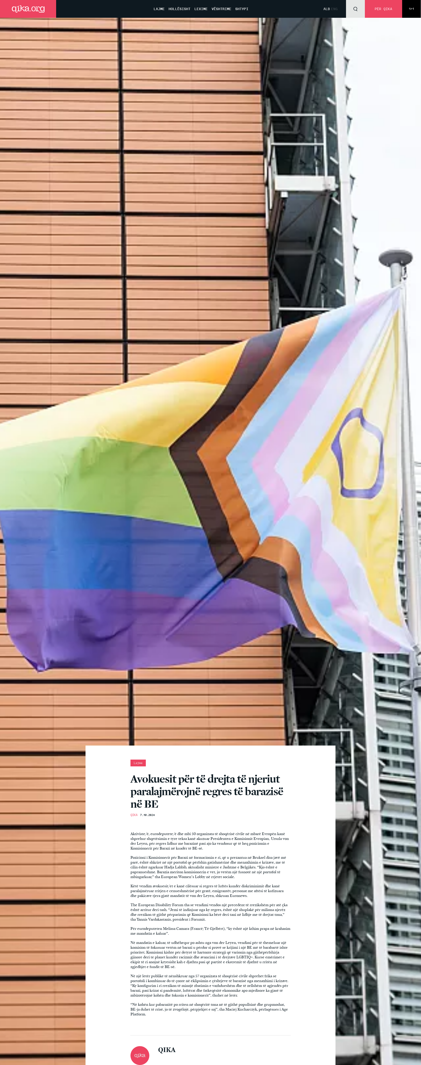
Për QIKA (383, 9)
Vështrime (221, 9)
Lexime (201, 9)
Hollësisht (180, 9)
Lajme (159, 9)
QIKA (133, 815)
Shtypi (241, 9)
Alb (326, 9)
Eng (334, 9)
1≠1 (411, 9)
